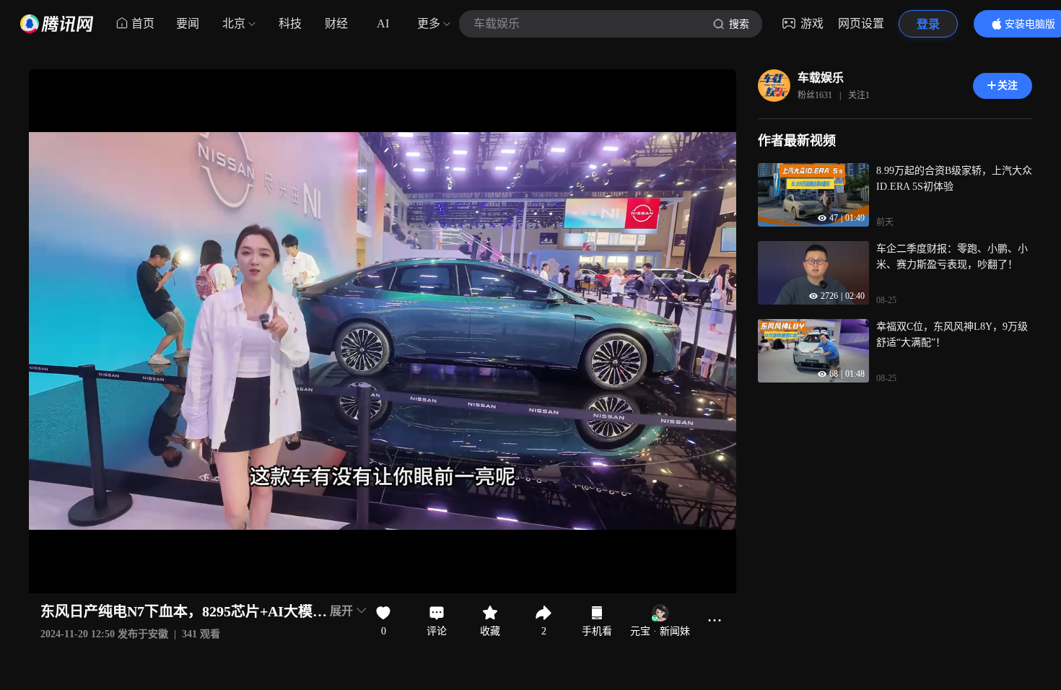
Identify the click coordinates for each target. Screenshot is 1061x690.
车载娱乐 (821, 77)
